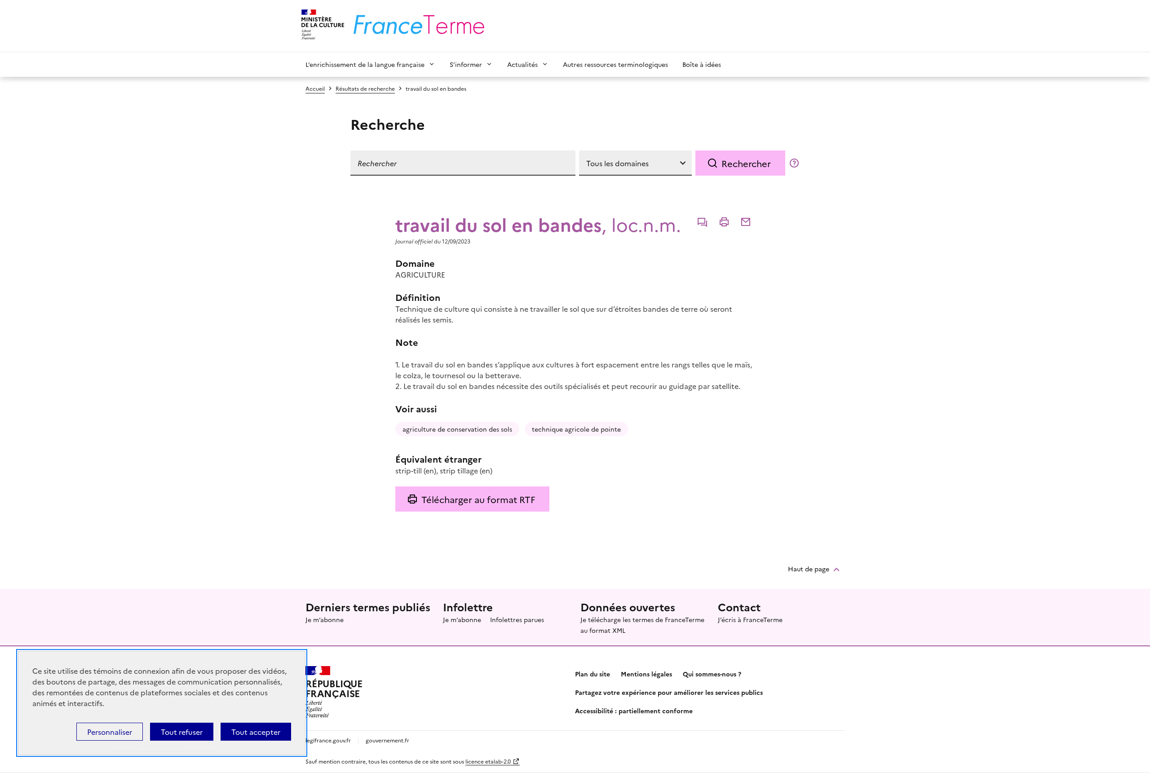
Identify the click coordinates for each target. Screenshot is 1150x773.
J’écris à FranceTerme (750, 619)
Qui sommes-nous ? (712, 673)
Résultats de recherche (365, 88)
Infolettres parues (517, 619)
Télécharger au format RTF (478, 499)
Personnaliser (109, 732)
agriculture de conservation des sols (457, 428)
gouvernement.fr (387, 740)
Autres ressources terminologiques (615, 64)
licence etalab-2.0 (488, 761)
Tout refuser (182, 732)
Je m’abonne (324, 619)
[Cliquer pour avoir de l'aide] (794, 163)
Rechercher (746, 163)
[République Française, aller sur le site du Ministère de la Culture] (321, 26)
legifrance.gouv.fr (328, 740)
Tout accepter (255, 732)
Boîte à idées (701, 64)
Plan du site (592, 673)
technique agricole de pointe (576, 428)
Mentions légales (646, 673)
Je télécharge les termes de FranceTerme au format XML (642, 625)
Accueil (315, 88)
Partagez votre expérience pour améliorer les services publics (669, 692)
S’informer (466, 64)
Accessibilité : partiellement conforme (634, 710)
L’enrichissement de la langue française (365, 64)
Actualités (522, 64)
